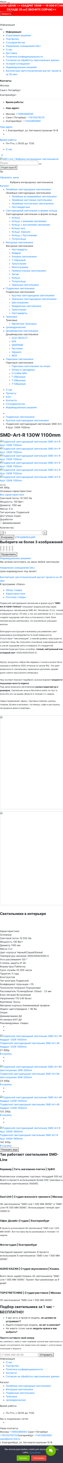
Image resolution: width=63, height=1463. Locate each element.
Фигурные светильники (19, 1389)
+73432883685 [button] (43, 1435)
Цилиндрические (16, 1399)
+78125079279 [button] (8, 1435)
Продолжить (8, 554)
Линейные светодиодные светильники (28, 1385)
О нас (9, 49)
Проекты (11, 393)
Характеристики (15, 593)
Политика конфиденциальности (24, 56)
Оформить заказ (9, 177)
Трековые (11, 1396)
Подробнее (34, 1452)
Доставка (11, 53)
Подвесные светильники (20, 416)
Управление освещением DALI (23, 45)
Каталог (4, 185)
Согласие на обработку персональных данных (32, 60)
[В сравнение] (4, 484)
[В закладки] (1, 484)
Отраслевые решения (18, 35)
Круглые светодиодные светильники (27, 420)
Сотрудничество (15, 42)
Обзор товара (14, 590)
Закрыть (6, 13)
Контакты (11, 400)
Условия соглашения (18, 63)
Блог (8, 396)
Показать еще (9, 1149)
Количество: (7, 527)
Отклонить (39, 1458)
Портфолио (12, 38)
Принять (23, 1458)
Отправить (46, 1354)
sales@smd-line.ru (10, 1438)
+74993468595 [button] (18, 1431)
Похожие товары (16, 597)
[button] (6, 126)
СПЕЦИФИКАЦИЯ (25, 537)
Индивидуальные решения (21, 67)
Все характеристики (12, 494)
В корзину (7, 537)
